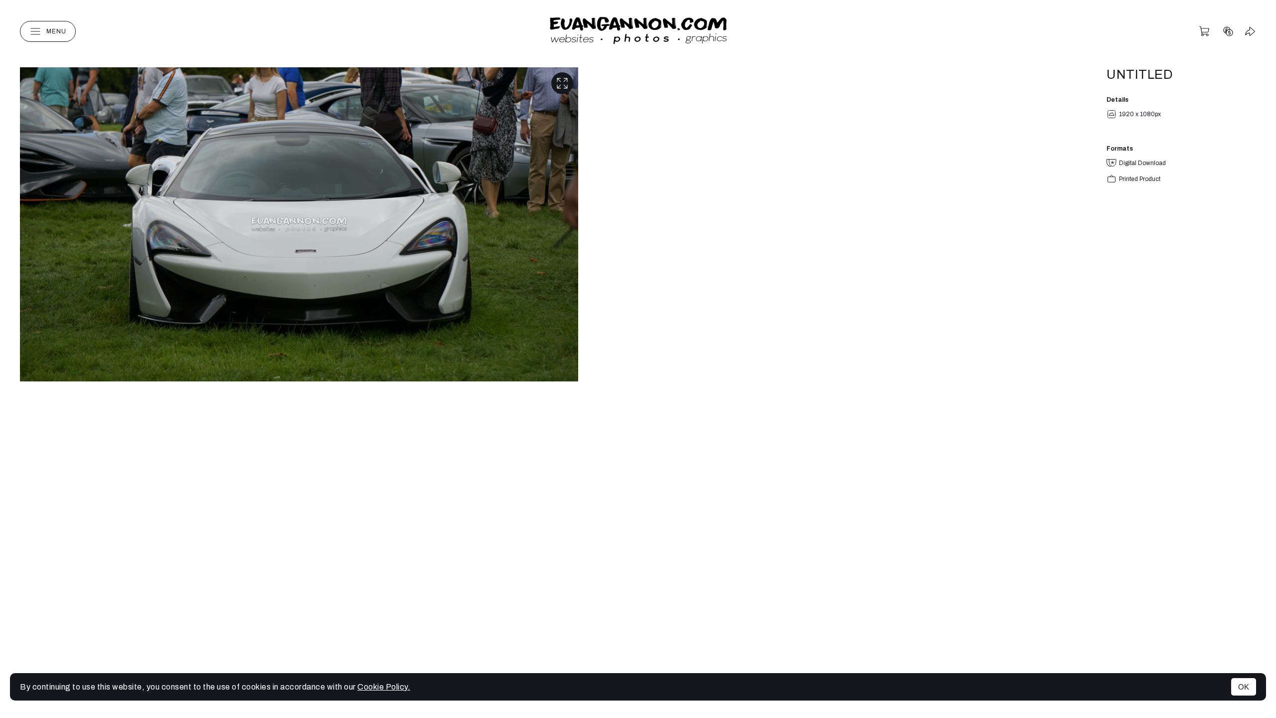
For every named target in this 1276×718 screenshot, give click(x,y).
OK (1243, 687)
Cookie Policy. (383, 687)
